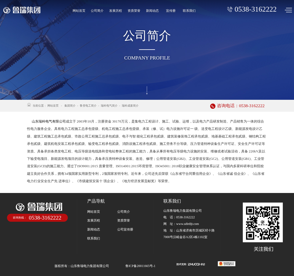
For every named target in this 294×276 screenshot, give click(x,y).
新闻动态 (152, 10)
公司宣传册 (125, 229)
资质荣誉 (134, 10)
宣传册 (171, 10)
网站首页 (79, 10)
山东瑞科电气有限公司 (49, 121)
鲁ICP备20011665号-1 (140, 266)
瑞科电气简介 (109, 105)
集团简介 (70, 105)
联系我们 (189, 10)
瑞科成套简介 (130, 105)
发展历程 (115, 10)
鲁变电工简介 (88, 105)
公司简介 (97, 10)
